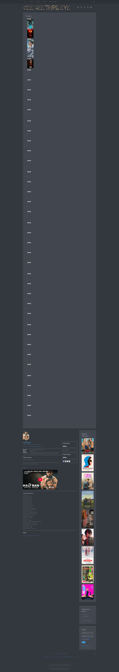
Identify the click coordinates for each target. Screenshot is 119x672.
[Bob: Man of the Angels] (30, 43)
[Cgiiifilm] (77, 7)
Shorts (56, 657)
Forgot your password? (86, 645)
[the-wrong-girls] (88, 574)
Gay (43, 657)
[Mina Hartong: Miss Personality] (30, 84)
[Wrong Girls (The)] (30, 359)
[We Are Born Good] (30, 125)
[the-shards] (88, 445)
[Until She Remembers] (30, 196)
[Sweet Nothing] (30, 278)
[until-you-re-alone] (88, 518)
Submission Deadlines (87, 620)
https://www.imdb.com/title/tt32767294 (31, 535)
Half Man (26, 442)
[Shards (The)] (30, 380)
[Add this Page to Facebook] (63, 461)
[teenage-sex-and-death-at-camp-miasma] (88, 555)
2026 (43, 446)
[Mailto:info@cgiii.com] (91, 7)
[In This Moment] (30, 288)
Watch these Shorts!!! (68, 657)
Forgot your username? (86, 646)
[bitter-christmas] (88, 462)
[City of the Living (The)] (30, 267)
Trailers (60, 657)
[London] (30, 145)
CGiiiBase (38, 1)
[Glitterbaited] (30, 155)
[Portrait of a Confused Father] (30, 176)
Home (25, 1)
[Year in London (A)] (30, 339)
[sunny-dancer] (88, 499)
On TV (75, 657)
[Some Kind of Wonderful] (30, 104)
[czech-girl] (88, 480)
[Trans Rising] (30, 23)
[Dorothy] (30, 135)
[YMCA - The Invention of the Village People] (30, 206)
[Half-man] (26, 435)
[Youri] (30, 349)
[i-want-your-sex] (88, 591)
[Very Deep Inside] (30, 227)
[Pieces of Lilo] (30, 94)
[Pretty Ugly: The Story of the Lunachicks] (30, 329)
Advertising (64, 653)
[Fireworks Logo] (47, 7)
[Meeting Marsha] (30, 257)
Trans (53, 657)
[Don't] (30, 298)
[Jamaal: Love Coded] (30, 390)
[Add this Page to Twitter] (67, 461)
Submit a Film (85, 614)
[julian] (88, 536)
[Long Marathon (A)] (30, 308)
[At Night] (30, 165)
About (54, 653)
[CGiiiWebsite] (84, 7)
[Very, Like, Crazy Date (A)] (30, 237)
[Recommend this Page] (69, 461)
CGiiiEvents (31, 1)
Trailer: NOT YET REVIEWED (29, 446)
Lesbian (46, 657)
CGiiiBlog (44, 1)
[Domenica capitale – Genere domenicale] (30, 53)
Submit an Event (86, 616)
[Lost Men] (30, 216)
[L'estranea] (30, 74)
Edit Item (25, 430)
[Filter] (30, 410)
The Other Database (53, 1)
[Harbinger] (30, 400)
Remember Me (85, 639)
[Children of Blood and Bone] (30, 420)
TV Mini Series (38, 446)
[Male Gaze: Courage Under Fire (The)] (30, 186)
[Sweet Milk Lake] (30, 369)
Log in (83, 642)
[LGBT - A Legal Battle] (30, 63)
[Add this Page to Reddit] (65, 461)
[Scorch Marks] (30, 33)
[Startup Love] (30, 114)
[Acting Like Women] (30, 247)
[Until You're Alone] (30, 318)
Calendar (58, 653)
